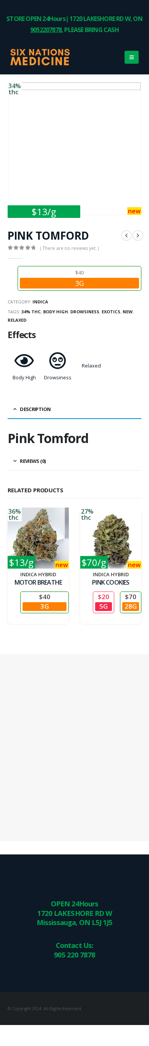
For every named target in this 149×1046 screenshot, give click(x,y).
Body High (55, 311)
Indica (40, 302)
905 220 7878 (75, 954)
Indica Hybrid (38, 574)
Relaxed (17, 320)
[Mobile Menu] (132, 57)
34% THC (31, 311)
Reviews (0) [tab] (32, 461)
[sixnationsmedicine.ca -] (29, 57)
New (128, 311)
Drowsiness (84, 311)
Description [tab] (35, 409)
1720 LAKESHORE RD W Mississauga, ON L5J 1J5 (75, 917)
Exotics (111, 311)
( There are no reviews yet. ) (69, 248)
